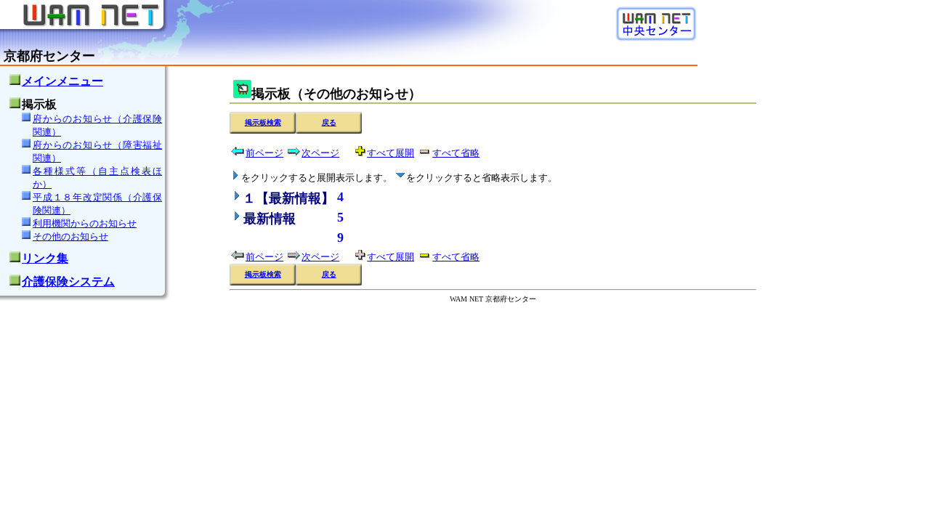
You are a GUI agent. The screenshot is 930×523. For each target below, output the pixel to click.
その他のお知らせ (70, 236)
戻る (329, 122)
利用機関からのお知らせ (85, 223)
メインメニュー (62, 81)
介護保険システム (68, 281)
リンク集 (45, 258)
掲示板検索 (263, 122)
